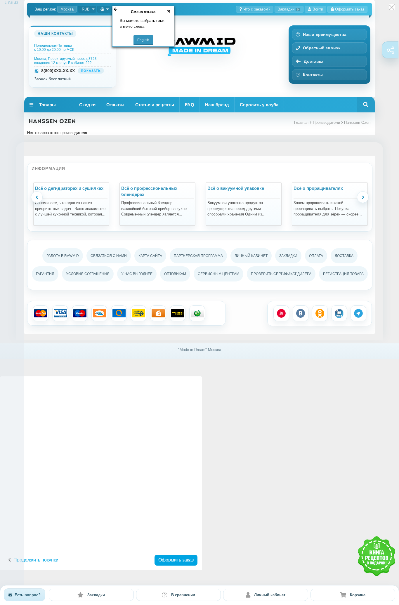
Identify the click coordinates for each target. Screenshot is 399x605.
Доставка (313, 61)
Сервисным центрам (218, 274)
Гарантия (45, 274)
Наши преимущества (324, 34)
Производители (326, 122)
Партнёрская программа (198, 256)
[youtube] (281, 313)
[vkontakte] (300, 313)
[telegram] (358, 313)
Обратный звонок (321, 48)
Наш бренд (217, 104)
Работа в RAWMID (62, 256)
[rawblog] (339, 313)
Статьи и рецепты (154, 104)
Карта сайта (150, 256)
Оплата (316, 256)
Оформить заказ (176, 559)
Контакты (313, 74)
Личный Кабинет (251, 256)
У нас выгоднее (136, 274)
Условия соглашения (88, 274)
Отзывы (115, 104)
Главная (301, 122)
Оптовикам (175, 274)
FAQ (189, 104)
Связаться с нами (109, 256)
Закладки (288, 9)
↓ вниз (9, 2)
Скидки (87, 104)
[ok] (320, 313)
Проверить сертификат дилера (281, 274)
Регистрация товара (343, 274)
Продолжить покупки (35, 559)
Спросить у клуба (259, 104)
